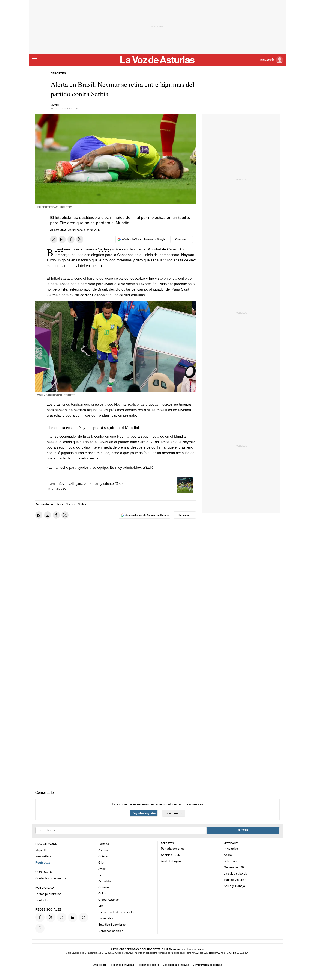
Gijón (101, 862)
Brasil (59, 249)
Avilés (102, 868)
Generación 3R (234, 867)
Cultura (103, 893)
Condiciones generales (176, 965)
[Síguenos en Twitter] (51, 917)
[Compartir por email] (62, 239)
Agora (228, 854)
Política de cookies (148, 965)
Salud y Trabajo (234, 885)
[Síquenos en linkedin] (72, 917)
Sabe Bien (231, 861)
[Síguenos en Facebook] (40, 917)
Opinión (103, 887)
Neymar (187, 255)
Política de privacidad (122, 965)
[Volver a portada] (157, 60)
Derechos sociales (110, 930)
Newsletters (43, 856)
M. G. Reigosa (57, 488)
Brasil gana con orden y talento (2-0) (94, 483)
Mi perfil (40, 850)
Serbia (103, 249)
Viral (101, 906)
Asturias (103, 850)
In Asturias (231, 848)
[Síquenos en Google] (40, 928)
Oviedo (103, 856)
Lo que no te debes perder (116, 912)
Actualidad (105, 881)
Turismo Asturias (235, 879)
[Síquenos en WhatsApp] (83, 917)
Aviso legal (99, 965)
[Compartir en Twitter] (79, 239)
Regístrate (42, 862)
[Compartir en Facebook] (71, 239)
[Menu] (35, 60)
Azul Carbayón (171, 861)
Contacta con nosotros (50, 878)
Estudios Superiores (112, 924)
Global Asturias (108, 899)
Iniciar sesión (173, 813)
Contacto (41, 900)
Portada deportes (172, 848)
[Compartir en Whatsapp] (53, 239)
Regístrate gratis (144, 813)
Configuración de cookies (207, 965)
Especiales (105, 918)
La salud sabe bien (236, 873)
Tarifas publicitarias (48, 894)
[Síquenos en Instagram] (61, 917)
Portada (103, 844)
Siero (101, 874)
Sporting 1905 (170, 854)
